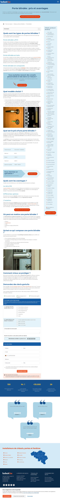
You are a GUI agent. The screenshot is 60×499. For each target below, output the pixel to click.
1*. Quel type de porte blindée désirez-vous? (9, 307)
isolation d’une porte (32, 203)
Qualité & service (20, 477)
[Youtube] (9, 484)
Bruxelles (20, 455)
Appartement (8, 222)
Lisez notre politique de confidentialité (31, 492)
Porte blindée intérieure (23, 308)
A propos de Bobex (21, 476)
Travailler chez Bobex (35, 480)
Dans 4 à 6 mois (21, 323)
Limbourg (21, 459)
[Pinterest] (11, 484)
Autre (19, 316)
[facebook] (4, 484)
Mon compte (33, 481)
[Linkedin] (14, 484)
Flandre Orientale (22, 457)
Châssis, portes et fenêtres (19, 24)
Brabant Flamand (22, 453)
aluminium (23, 67)
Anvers (6, 453)
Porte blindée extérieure (23, 307)
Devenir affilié (33, 478)
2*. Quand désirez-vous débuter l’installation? (9, 320)
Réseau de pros (48, 481)
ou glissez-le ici (17, 338)
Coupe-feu (20, 314)
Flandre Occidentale (9, 457)
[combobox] (6, 355)
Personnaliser (30, 496)
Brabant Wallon (8, 455)
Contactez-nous (20, 480)
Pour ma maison (9, 24)
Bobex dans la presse (21, 478)
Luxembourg (21, 462)
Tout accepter (7, 496)
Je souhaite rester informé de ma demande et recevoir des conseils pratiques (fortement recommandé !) (22, 367)
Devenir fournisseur (34, 477)
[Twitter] (6, 484)
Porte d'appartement (22, 310)
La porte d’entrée (6, 188)
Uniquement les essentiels (19, 496)
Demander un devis (22, 85)
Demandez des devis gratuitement (22, 209)
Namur (6, 464)
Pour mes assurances (49, 480)
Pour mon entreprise (49, 478)
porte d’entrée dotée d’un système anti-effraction (21, 286)
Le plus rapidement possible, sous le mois (26, 319)
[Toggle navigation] (58, 2)
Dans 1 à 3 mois (21, 321)
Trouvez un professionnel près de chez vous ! (30, 16)
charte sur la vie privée (35, 376)
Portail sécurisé (21, 312)
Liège (6, 462)
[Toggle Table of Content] (38, 29)
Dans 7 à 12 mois (21, 325)
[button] (58, 1)
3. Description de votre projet (10, 328)
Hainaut (6, 459)
